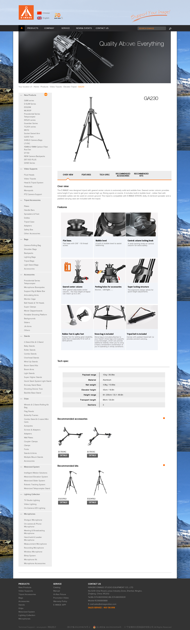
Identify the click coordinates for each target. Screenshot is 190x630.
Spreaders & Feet (31, 214)
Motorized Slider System (34, 480)
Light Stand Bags (31, 265)
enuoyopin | (42, 627)
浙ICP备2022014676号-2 (78, 627)
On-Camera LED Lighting (34, 508)
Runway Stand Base (32, 385)
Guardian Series (31, 123)
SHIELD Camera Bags (33, 140)
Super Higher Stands (33, 377)
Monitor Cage (30, 299)
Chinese (46, 13)
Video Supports (25, 591)
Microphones (24, 618)
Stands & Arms (30, 453)
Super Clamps (30, 307)
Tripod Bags (29, 261)
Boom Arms (29, 369)
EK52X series (30, 120)
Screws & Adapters (32, 430)
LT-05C (27, 143)
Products (44, 87)
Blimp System (30, 555)
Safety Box (28, 229)
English (45, 18)
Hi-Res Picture (59, 594)
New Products (24, 587)
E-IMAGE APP (59, 605)
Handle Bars (29, 210)
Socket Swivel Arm (32, 133)
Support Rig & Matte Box (34, 291)
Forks (26, 449)
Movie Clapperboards (33, 311)
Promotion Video (61, 598)
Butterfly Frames (31, 415)
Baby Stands (29, 346)
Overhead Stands (31, 358)
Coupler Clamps (31, 441)
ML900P (27, 110)
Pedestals (28, 186)
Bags (20, 598)
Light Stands (29, 373)
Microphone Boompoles (34, 287)
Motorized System (26, 611)
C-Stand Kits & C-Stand (33, 342)
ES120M (27, 107)
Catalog (56, 587)
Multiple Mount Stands (33, 457)
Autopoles (28, 426)
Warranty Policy (60, 601)
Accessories (29, 269)
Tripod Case (29, 222)
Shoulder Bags (30, 249)
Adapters (28, 226)
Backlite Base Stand (32, 393)
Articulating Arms (31, 295)
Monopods (28, 190)
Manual (56, 591)
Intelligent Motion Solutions (35, 473)
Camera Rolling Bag (32, 245)
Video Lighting (30, 504)
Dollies (27, 218)
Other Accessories (32, 233)
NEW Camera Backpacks (34, 156)
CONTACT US (102, 28)
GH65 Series (29, 163)
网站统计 (52, 627)
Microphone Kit (30, 559)
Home (36, 87)
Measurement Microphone (35, 544)
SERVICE (65, 28)
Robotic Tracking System (34, 484)
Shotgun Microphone (33, 520)
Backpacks (28, 253)
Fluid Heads (29, 175)
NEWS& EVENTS (84, 28)
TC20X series (30, 127)
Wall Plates (28, 437)
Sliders (27, 322)
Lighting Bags (30, 257)
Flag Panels (29, 411)
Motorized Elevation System (36, 477)
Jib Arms (28, 326)
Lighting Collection (26, 615)
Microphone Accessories (34, 563)
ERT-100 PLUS (30, 159)
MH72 (26, 130)
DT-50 (26, 153)
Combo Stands (30, 354)
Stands (21, 605)
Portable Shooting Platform (35, 314)
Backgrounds (29, 318)
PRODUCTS (32, 28)
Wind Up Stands (31, 361)
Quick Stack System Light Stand (37, 381)
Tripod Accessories (27, 594)
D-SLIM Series (30, 104)
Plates (26, 206)
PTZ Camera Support (33, 194)
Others (27, 330)
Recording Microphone (34, 548)
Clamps (27, 445)
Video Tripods (30, 179)
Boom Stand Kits (31, 365)
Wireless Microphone (33, 552)
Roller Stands (29, 350)
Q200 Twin (29, 137)
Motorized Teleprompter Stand (37, 488)
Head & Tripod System (33, 182)
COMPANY (49, 28)
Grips (20, 608)
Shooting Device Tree (33, 389)
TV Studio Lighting (32, 500)
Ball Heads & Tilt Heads (34, 303)
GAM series (29, 100)
